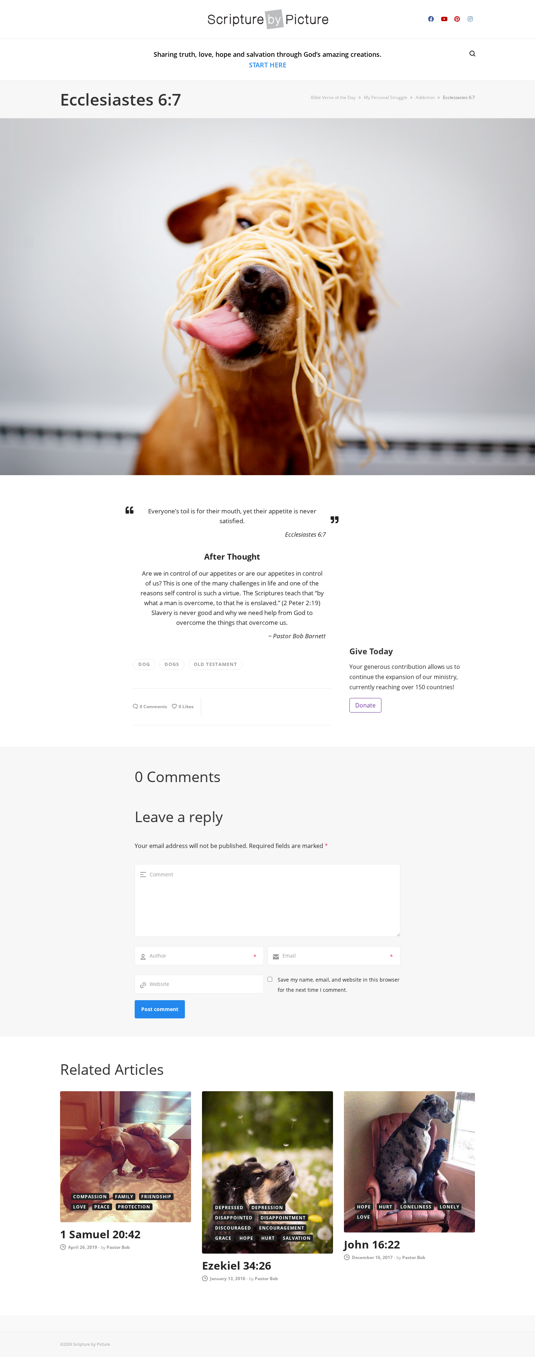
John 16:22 (372, 1244)
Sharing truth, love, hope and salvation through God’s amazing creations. (267, 59)
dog (144, 664)
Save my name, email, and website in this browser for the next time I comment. (339, 984)
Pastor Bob (118, 1247)
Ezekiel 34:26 (236, 1265)
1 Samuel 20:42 (100, 1234)
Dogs (172, 664)
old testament (215, 664)
